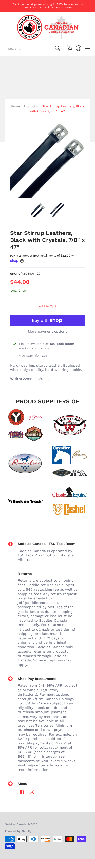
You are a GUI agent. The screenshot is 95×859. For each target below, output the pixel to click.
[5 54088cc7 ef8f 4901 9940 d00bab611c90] (25, 501)
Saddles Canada (16, 824)
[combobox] (29, 48)
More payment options (47, 331)
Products (30, 106)
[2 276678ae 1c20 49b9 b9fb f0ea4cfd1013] (25, 425)
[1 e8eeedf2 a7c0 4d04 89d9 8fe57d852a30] (25, 463)
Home (15, 106)
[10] (70, 425)
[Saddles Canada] (47, 27)
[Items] (70, 501)
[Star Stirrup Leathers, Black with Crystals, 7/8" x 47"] (38, 210)
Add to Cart (47, 306)
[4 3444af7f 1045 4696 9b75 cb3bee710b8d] (70, 463)
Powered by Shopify (18, 831)
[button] (69, 48)
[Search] (57, 48)
